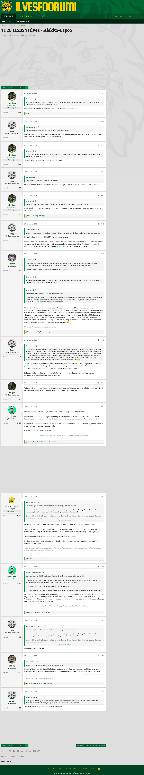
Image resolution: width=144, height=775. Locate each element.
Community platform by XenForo (72, 773)
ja (36, 216)
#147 (102, 254)
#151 (102, 497)
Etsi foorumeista (22, 21)
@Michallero (61, 246)
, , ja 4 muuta (40, 683)
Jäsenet (41, 16)
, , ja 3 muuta (41, 332)
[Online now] (12, 100)
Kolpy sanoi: (30, 99)
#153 (102, 621)
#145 (102, 195)
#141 (102, 93)
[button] (31, 16)
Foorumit (8, 16)
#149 (102, 383)
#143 (102, 145)
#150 (102, 407)
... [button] (17, 87)
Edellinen (8, 87)
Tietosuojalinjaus (72, 769)
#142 (102, 121)
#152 (102, 567)
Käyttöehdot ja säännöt (55, 769)
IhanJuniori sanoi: (32, 502)
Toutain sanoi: (30, 346)
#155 (102, 692)
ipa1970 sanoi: (30, 662)
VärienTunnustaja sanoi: (34, 573)
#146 (102, 224)
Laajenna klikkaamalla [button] (64, 521)
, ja (39, 612)
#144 (102, 172)
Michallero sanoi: (31, 127)
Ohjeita (84, 769)
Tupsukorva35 (9, 35)
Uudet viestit (7, 21)
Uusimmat (24, 16)
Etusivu (92, 769)
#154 (102, 656)
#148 (102, 340)
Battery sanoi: (30, 697)
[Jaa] (98, 93)
